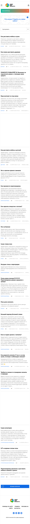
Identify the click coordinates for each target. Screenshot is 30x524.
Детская (3, 164)
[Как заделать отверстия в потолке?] (15, 214)
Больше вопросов (15, 486)
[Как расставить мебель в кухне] (15, 41)
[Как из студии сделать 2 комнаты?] (15, 342)
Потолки (3, 221)
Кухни (2, 46)
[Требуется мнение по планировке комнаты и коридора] (15, 380)
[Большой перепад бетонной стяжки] (15, 321)
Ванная (2, 66)
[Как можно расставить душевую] (15, 59)
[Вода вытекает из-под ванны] (15, 103)
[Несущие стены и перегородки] (15, 268)
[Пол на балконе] (15, 232)
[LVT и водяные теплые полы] (15, 455)
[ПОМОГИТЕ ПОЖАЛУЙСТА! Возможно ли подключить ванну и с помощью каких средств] (15, 81)
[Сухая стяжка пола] (15, 251)
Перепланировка (5, 200)
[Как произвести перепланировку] (15, 193)
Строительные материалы (7, 442)
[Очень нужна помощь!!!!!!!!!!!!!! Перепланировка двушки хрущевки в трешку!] (15, 287)
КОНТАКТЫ (17, 508)
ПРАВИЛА (17, 506)
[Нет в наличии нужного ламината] (15, 175)
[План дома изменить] (15, 305)
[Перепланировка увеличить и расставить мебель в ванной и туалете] (15, 472)
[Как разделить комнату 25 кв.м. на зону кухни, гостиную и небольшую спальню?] (15, 360)
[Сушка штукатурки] (15, 435)
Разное (2, 308)
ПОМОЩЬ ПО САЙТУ (7, 506)
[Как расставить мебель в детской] (15, 157)
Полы (2, 180)
